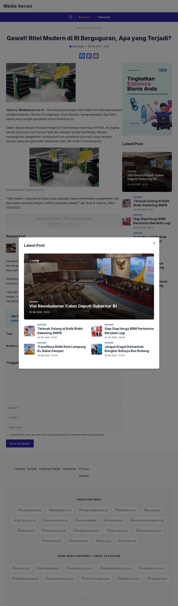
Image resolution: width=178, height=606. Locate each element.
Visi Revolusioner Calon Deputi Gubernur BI (73, 306)
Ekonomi (33, 302)
